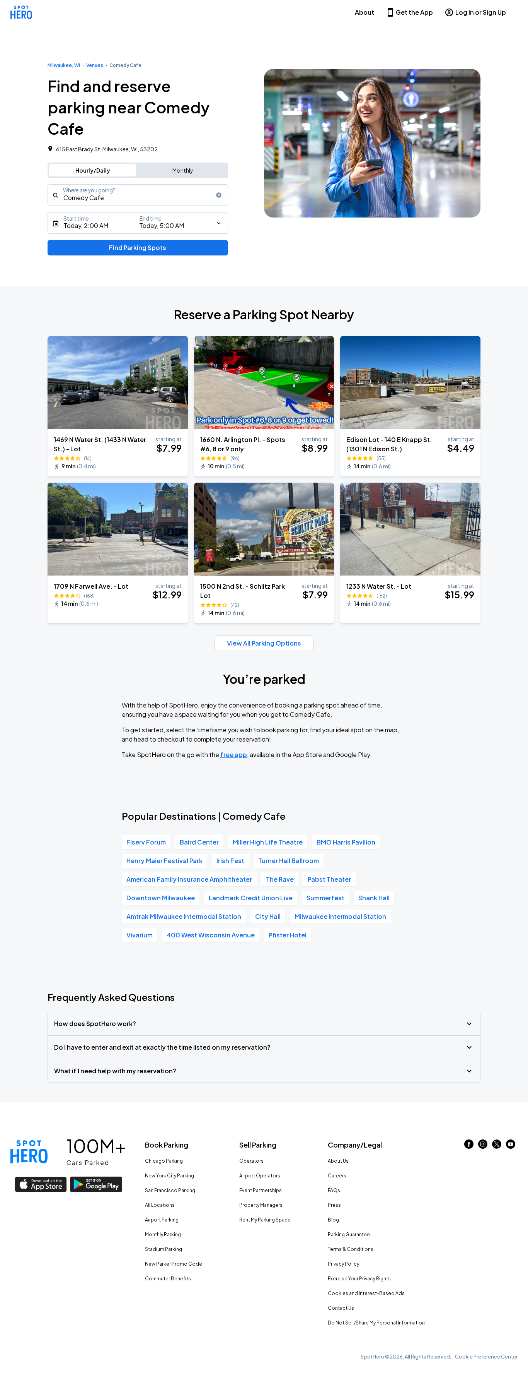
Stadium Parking (163, 1249)
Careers (337, 1176)
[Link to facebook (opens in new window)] (468, 1146)
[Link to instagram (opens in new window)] (482, 1146)
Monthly (182, 170)
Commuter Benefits (168, 1278)
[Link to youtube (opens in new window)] (510, 1146)
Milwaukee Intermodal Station (340, 916)
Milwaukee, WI (64, 65)
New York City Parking (169, 1176)
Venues (94, 65)
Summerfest (325, 898)
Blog (333, 1220)
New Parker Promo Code (173, 1264)
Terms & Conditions (350, 1249)
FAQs (334, 1190)
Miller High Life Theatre (268, 842)
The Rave (280, 879)
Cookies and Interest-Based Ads (366, 1293)
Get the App (414, 12)
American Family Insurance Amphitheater (189, 879)
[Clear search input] (219, 195)
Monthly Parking (163, 1234)
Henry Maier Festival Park (164, 861)
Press (334, 1205)
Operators (251, 1161)
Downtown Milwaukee (160, 898)
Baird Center (199, 842)
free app (233, 754)
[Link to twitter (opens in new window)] (496, 1146)
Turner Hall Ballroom (288, 861)
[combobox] (138, 195)
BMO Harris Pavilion (346, 842)
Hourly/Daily (92, 170)
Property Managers (261, 1205)
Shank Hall (374, 898)
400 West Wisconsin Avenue (211, 935)
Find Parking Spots (137, 247)
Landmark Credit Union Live (251, 898)
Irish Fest (230, 861)
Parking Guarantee (349, 1234)
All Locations (160, 1205)
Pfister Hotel (288, 935)
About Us (338, 1161)
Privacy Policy (343, 1264)
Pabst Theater (329, 879)
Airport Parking (162, 1220)
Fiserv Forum (146, 842)
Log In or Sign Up (480, 12)
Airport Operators (259, 1176)
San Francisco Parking (170, 1190)
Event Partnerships (260, 1190)
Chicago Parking (164, 1161)
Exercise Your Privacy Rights (359, 1278)
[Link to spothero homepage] (29, 1151)
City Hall (268, 916)
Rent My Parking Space (265, 1220)
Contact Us (341, 1308)
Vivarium (139, 935)
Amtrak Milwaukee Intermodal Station (183, 916)
